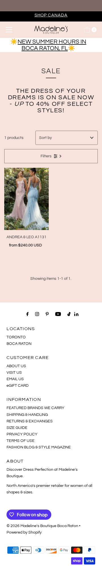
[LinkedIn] (76, 315)
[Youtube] (58, 314)
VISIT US (14, 372)
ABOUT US (16, 366)
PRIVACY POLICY (22, 434)
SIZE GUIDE (17, 427)
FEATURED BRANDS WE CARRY (35, 408)
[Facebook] (27, 314)
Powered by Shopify (24, 532)
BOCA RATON (19, 343)
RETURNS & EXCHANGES (30, 421)
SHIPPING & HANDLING (27, 414)
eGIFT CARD (18, 385)
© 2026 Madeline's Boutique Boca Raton (42, 526)
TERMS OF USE (21, 441)
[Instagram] (37, 314)
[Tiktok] (69, 314)
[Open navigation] (9, 29)
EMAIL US (15, 379)
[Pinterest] (47, 314)
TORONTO (16, 337)
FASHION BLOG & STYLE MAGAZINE (39, 447)
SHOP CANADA (51, 15)
